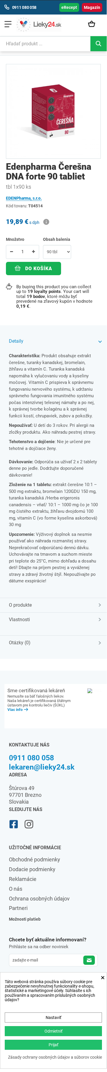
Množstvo (15, 239)
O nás (15, 889)
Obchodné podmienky (34, 859)
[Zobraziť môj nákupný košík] (94, 24)
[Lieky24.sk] (38, 24)
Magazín (92, 7)
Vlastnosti (19, 619)
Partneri (18, 908)
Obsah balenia (57, 239)
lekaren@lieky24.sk (41, 767)
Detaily (16, 341)
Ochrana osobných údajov (39, 898)
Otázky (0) (20, 642)
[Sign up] (89, 960)
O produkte (20, 605)
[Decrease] (11, 252)
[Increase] (33, 252)
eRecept (69, 7)
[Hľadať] (98, 43)
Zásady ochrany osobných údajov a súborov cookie (55, 1057)
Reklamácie (22, 879)
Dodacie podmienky (32, 869)
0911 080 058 (31, 758)
